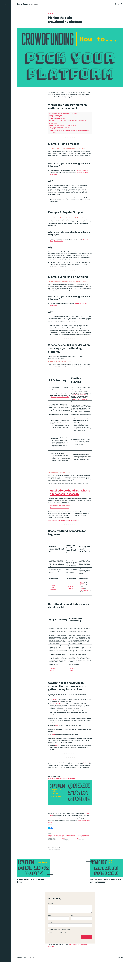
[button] (5, 481)
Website (50, 922)
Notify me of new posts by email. (58, 933)
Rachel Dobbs (22, 4)
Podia (53, 734)
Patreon (79, 239)
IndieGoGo (85, 172)
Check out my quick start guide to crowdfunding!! (61, 778)
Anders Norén (38, 957)
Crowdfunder (53, 174)
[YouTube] (118, 4)
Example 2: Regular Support (56, 117)
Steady (87, 239)
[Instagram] (115, 4)
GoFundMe (85, 170)
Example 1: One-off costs (55, 115)
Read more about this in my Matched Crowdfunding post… (63, 520)
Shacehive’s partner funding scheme (59, 508)
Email (72, 915)
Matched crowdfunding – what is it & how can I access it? (63, 125)
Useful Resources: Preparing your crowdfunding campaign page (83, 837)
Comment (50, 903)
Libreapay (54, 699)
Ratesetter (72, 668)
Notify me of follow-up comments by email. (60, 929)
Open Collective (58, 241)
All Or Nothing (52, 122)
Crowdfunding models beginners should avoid (61, 129)
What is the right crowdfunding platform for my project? (63, 113)
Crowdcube (53, 668)
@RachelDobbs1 (85, 762)
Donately (57, 745)
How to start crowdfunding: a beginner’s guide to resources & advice (68, 837)
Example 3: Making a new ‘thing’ (57, 118)
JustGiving (78, 170)
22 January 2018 (57, 847)
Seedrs (52, 670)
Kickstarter (79, 172)
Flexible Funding (53, 123)
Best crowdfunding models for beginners (59, 127)
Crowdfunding (56, 849)
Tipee (51, 241)
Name (50, 915)
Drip (83, 239)
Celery (57, 725)
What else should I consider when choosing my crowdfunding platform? (67, 120)
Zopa (71, 670)
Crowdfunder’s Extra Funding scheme (60, 505)
